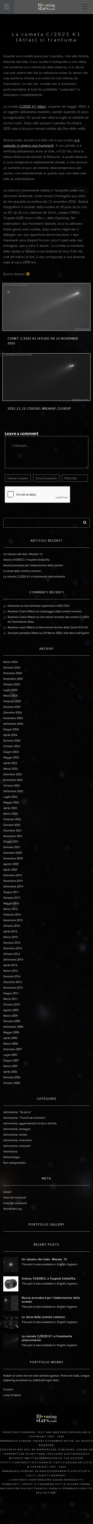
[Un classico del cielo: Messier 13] (10, 1264)
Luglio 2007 (10, 1055)
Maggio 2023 (11, 757)
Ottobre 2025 (11, 684)
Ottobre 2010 (11, 1004)
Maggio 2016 (11, 903)
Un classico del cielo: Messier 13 (22, 554)
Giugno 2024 (11, 729)
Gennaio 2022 (11, 825)
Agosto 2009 (11, 1010)
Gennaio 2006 (11, 1077)
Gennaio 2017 (11, 898)
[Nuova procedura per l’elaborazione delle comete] (10, 1303)
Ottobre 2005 (11, 1083)
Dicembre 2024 (12, 712)
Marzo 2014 (10, 971)
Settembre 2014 (13, 959)
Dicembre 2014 (12, 948)
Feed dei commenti (15, 1203)
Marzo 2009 (10, 1016)
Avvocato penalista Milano (24, 633)
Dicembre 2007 (12, 1049)
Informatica (10, 1151)
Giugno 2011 (11, 993)
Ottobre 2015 (11, 926)
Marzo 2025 (10, 695)
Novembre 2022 (13, 780)
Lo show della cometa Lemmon (22, 571)
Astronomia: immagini (16, 1129)
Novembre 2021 (13, 836)
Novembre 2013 (13, 987)
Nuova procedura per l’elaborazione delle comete (33, 565)
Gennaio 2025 (11, 707)
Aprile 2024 (10, 735)
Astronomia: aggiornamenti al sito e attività (30, 1123)
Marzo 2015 (10, 937)
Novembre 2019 (13, 881)
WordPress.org (12, 1209)
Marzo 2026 (10, 662)
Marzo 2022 (10, 813)
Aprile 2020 (10, 869)
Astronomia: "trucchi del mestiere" (24, 1118)
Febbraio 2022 (12, 819)
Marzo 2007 (10, 1066)
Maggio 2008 (11, 1032)
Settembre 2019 (13, 886)
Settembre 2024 (13, 724)
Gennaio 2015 (11, 943)
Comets (8, 1389)
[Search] (83, 521)
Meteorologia (11, 1157)
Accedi (7, 1192)
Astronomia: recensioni (17, 1140)
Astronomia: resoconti (16, 1146)
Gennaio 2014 (11, 976)
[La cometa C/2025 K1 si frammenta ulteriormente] (10, 1341)
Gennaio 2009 (11, 1021)
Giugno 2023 (11, 752)
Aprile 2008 (10, 1038)
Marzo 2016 (10, 909)
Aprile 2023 (10, 763)
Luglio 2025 (10, 690)
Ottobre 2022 (11, 785)
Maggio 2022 (11, 802)
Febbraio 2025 (12, 701)
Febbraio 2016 (12, 914)
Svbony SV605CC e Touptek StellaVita (26, 560)
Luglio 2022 (10, 797)
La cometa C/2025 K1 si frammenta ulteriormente (34, 576)
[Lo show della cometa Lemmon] (10, 1322)
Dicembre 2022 (12, 774)
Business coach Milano (21, 627)
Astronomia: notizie (15, 1134)
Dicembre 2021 (12, 830)
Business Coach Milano (22, 611)
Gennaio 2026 (11, 667)
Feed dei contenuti (14, 1197)
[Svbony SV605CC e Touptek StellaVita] (10, 1283)
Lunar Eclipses (12, 1395)
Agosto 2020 (11, 864)
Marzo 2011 (10, 999)
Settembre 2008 (13, 1027)
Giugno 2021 (11, 841)
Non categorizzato (14, 1163)
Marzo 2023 (10, 769)
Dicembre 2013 (12, 982)
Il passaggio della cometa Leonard (61, 611)
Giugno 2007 (11, 1060)
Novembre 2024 (13, 718)
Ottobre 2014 (11, 954)
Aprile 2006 (10, 1072)
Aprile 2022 (10, 808)
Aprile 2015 (10, 931)
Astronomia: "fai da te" (17, 1112)
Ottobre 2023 (11, 746)
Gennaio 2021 (11, 847)
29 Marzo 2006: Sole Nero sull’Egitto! (66, 633)
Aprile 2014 (10, 965)
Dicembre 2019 (12, 875)
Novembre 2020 (13, 858)
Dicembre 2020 (12, 853)
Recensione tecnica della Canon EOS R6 (63, 627)
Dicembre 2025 (12, 673)
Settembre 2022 (13, 791)
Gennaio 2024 (11, 740)
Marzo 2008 (10, 1043)
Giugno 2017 (11, 892)
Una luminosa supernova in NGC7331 (47, 606)
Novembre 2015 (13, 920)
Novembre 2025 (13, 679)
